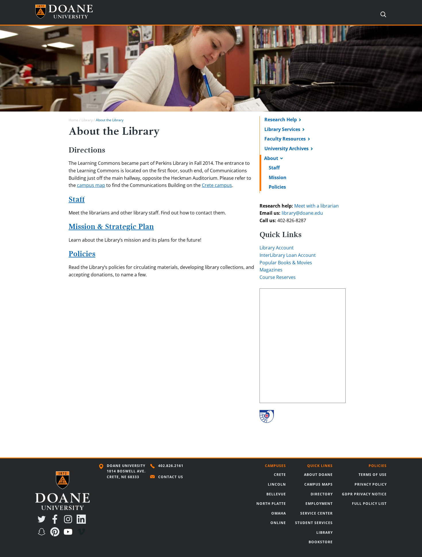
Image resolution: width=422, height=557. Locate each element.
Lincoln (277, 484)
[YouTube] (69, 534)
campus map (91, 185)
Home (73, 120)
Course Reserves (278, 277)
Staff (274, 168)
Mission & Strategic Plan (111, 226)
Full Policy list (369, 503)
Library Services (282, 129)
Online (278, 522)
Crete (280, 474)
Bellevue (276, 494)
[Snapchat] (43, 534)
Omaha (278, 513)
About (271, 158)
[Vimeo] (82, 534)
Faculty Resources (285, 139)
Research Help (280, 119)
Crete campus (217, 185)
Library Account (277, 248)
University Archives (286, 148)
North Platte (271, 503)
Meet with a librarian (316, 206)
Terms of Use (373, 474)
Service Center (316, 513)
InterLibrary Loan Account (288, 255)
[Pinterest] (56, 534)
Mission (278, 177)
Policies (277, 187)
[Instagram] (69, 522)
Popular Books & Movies (286, 262)
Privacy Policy (371, 484)
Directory (322, 494)
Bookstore (321, 542)
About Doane (318, 474)
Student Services (314, 522)
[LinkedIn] (82, 522)
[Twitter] (43, 522)
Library (87, 120)
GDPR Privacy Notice (364, 494)
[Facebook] (56, 522)
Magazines (271, 270)
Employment (319, 503)
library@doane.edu (302, 213)
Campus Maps (318, 484)
